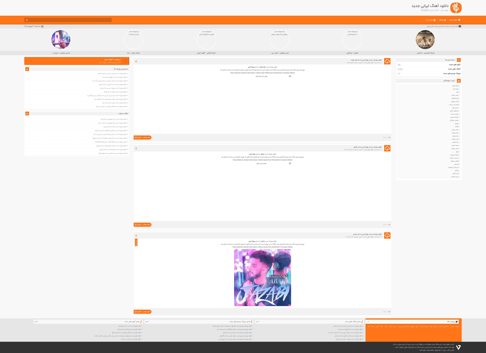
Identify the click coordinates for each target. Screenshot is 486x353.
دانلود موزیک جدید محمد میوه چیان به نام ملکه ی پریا (110, 99)
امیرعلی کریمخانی (453, 167)
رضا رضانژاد (455, 132)
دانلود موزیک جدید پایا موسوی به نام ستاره (114, 119)
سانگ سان (435, 344)
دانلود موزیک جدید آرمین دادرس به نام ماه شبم (112, 73)
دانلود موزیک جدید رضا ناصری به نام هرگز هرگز (113, 153)
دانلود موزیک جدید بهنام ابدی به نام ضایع (368, 147)
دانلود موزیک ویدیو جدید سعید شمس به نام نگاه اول (236, 336)
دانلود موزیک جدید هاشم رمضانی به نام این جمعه (111, 106)
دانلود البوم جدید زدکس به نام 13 (131, 339)
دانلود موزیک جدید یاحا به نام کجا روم (115, 127)
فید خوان (437, 350)
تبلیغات (441, 20)
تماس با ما (429, 20)
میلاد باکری (455, 85)
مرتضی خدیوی (454, 158)
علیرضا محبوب (454, 117)
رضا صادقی (455, 142)
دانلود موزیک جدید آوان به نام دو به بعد (114, 103)
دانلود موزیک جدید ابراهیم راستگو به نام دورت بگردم (111, 130)
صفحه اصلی (453, 20)
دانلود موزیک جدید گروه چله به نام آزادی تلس (113, 149)
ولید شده (422, 350)
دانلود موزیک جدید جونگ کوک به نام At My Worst (111, 142)
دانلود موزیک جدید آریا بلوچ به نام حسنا (114, 77)
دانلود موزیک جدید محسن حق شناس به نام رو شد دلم (110, 134)
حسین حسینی (455, 114)
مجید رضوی (455, 129)
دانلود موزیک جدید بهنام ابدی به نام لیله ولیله (366, 60)
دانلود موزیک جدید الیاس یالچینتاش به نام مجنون (111, 145)
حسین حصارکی (454, 120)
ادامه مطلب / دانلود (143, 137)
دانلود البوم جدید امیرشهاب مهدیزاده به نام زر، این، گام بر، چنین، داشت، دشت (117, 336)
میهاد (457, 151)
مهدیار (457, 123)
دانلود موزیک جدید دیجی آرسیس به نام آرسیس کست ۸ (109, 81)
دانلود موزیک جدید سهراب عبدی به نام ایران (113, 88)
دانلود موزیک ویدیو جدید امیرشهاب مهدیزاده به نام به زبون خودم (232, 326)
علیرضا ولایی (455, 98)
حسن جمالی (455, 95)
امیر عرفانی (455, 139)
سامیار (457, 170)
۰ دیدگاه (385, 137)
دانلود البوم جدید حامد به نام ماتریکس (129, 326)
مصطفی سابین (454, 110)
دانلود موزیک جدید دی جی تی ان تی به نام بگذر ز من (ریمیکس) (107, 95)
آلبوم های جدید (454, 64)
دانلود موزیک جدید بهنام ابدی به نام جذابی (367, 234)
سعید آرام (456, 89)
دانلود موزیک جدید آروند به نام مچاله (115, 92)
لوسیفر (456, 164)
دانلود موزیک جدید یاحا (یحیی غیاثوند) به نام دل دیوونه (109, 138)
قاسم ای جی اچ (454, 104)
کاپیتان (457, 126)
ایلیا (458, 92)
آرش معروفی (455, 101)
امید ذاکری (455, 173)
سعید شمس (455, 145)
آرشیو (257, 321)
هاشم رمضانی (454, 161)
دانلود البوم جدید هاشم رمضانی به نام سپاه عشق (126, 332)
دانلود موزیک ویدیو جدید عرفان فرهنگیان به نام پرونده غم (234, 329)
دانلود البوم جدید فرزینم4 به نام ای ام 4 (129, 329)
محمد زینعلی (455, 148)
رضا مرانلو (455, 136)
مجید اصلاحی (455, 176)
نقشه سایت (430, 350)
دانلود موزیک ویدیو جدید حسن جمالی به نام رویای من (235, 339)
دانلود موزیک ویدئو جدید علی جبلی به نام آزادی (237, 332)
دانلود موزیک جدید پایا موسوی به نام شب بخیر (112, 123)
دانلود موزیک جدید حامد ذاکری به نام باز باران (113, 84)
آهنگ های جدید (368, 63)
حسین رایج (455, 107)
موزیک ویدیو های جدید (451, 73)
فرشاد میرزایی (454, 154)
